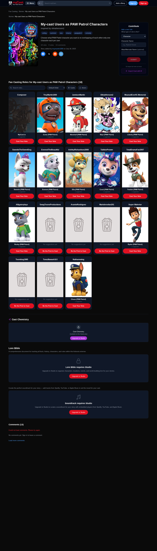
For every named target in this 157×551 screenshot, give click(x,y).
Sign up (143, 3)
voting (44, 33)
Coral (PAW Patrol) (107, 189)
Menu (32, 3)
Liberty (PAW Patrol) (135, 135)
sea (61, 33)
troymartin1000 (57, 49)
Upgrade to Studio (78, 338)
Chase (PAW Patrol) (78, 299)
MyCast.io (22, 135)
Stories (21, 11)
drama (68, 33)
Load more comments (17, 440)
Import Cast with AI (135, 71)
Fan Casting (13, 11)
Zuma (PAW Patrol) (50, 135)
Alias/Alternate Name (132, 49)
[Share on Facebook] (43, 54)
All (39, 3)
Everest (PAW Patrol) (50, 189)
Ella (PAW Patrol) (78, 189)
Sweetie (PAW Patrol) (22, 189)
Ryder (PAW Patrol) (135, 244)
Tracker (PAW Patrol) (135, 189)
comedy (88, 33)
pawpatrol (78, 33)
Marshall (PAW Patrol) (78, 135)
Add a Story (120, 3)
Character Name (127, 41)
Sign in (133, 3)
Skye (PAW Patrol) (107, 135)
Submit (134, 60)
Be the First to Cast (50, 251)
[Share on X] (49, 54)
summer (53, 33)
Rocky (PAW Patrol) (21, 244)
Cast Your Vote (22, 141)
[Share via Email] (61, 54)
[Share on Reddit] (55, 54)
